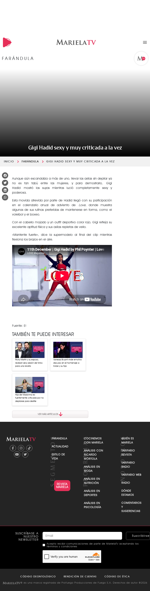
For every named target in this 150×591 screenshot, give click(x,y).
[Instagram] (21, 448)
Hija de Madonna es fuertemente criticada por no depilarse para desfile (29, 397)
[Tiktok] (29, 448)
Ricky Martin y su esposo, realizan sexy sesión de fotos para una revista (28, 362)
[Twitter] (25, 454)
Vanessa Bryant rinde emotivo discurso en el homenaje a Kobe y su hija (67, 362)
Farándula (30, 161)
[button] (145, 42)
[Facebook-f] (13, 448)
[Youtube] (17, 454)
